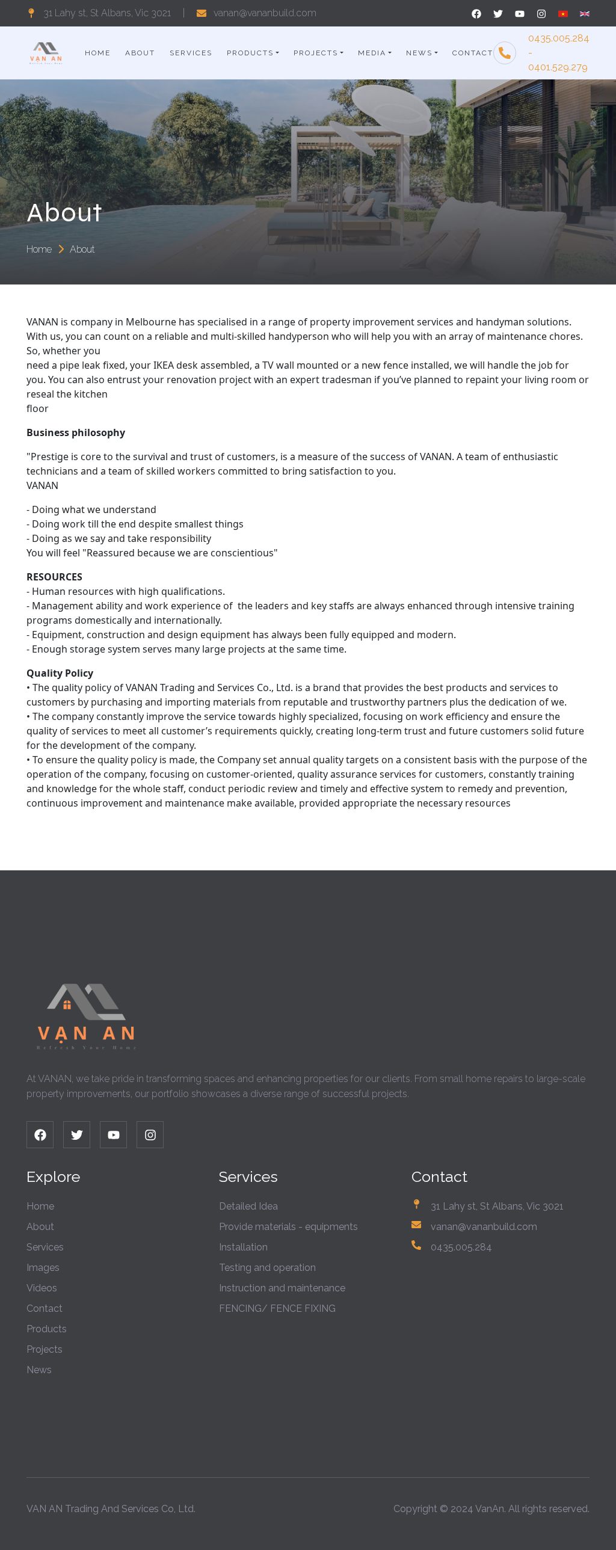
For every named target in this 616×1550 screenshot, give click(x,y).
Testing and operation (267, 1267)
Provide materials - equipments (288, 1226)
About (140, 53)
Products (250, 53)
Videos (41, 1288)
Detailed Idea (248, 1206)
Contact (472, 53)
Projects (316, 53)
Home (98, 53)
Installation (243, 1247)
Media (372, 53)
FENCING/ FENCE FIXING (277, 1308)
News (419, 53)
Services (191, 53)
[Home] (46, 52)
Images (43, 1267)
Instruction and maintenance (282, 1288)
